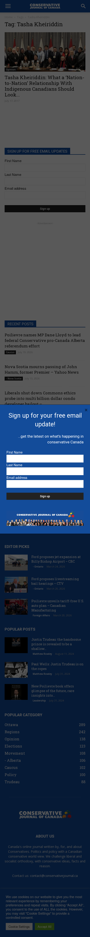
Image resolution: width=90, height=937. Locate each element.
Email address (16, 477)
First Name (14, 452)
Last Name (14, 465)
